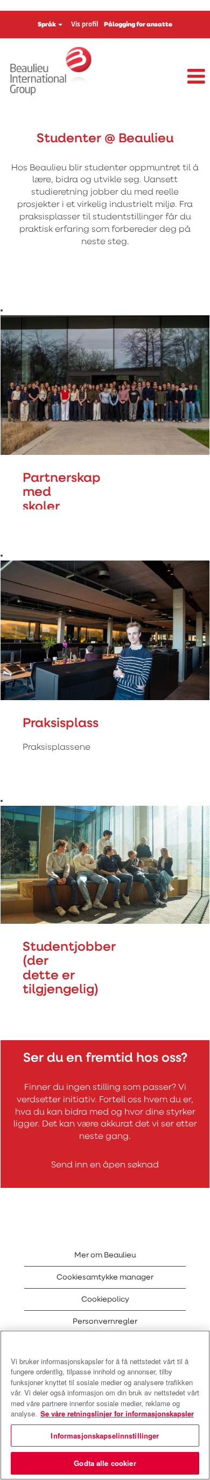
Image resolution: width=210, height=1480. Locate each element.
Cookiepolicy (105, 1299)
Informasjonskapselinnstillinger (105, 1435)
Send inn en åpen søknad (105, 1165)
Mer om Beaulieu (105, 1255)
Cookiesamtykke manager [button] (105, 1277)
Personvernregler (105, 1321)
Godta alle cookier (105, 1463)
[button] (175, 77)
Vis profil (84, 25)
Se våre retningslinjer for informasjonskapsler (117, 1413)
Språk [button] (47, 25)
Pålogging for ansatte (138, 25)
